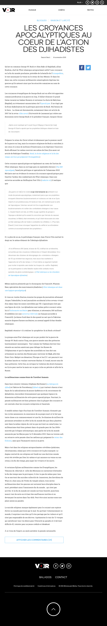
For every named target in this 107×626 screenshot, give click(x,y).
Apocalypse (45, 103)
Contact (61, 577)
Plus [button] (79, 2)
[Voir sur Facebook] (87, 2)
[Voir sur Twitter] (92, 2)
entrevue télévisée (30, 314)
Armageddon (57, 73)
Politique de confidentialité (24, 586)
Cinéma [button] (61, 10)
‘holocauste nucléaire (18, 310)
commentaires (39, 540)
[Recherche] (102, 2)
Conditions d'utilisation (46, 586)
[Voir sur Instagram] (97, 2)
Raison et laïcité (60, 20)
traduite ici (46, 180)
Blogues (41, 20)
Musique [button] (32, 10)
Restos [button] (90, 10)
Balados (45, 577)
